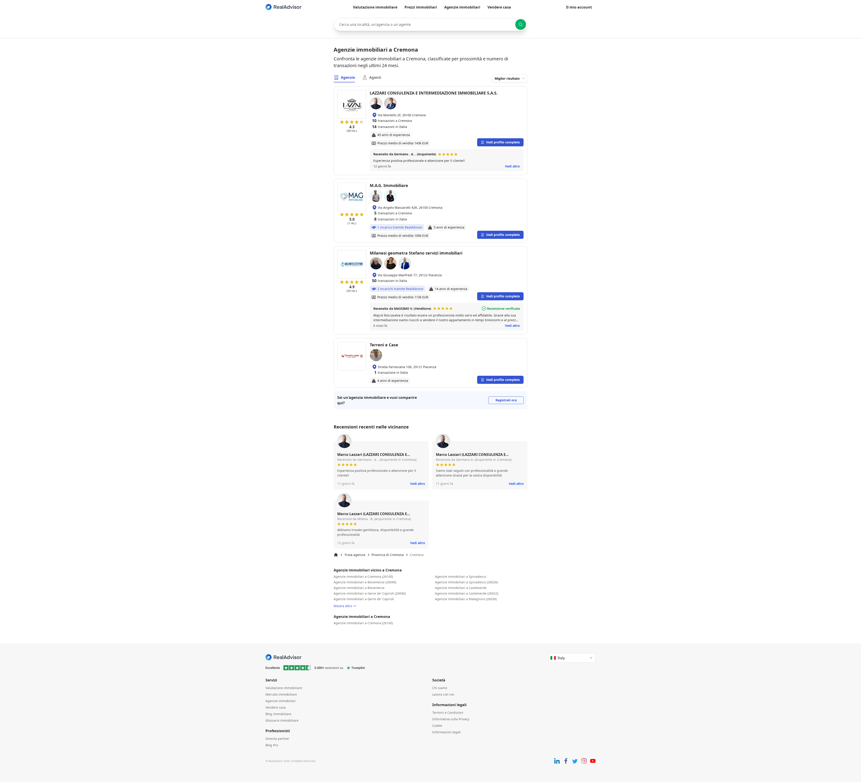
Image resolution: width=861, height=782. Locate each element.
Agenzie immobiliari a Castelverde (461, 588)
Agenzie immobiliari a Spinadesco (460, 576)
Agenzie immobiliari (462, 7)
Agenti (375, 77)
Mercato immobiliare (281, 694)
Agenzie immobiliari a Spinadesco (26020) (466, 582)
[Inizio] (336, 555)
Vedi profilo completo (503, 142)
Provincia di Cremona (388, 555)
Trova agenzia (354, 555)
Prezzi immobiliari (420, 7)
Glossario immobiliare (281, 720)
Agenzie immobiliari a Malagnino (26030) (466, 599)
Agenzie (348, 77)
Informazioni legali (446, 732)
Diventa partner (277, 738)
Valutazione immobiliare (375, 7)
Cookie (437, 725)
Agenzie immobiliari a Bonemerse (359, 588)
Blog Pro (271, 745)
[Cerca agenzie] (520, 24)
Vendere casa (499, 7)
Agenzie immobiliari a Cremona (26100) (363, 576)
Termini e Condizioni (447, 712)
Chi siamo (439, 688)
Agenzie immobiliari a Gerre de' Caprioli (364, 599)
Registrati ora (506, 400)
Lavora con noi (443, 694)
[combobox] (430, 24)
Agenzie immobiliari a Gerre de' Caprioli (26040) (370, 593)
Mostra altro (343, 606)
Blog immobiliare (278, 714)
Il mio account (579, 7)
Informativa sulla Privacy (450, 719)
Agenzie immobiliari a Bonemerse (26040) (365, 582)
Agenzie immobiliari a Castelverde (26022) (466, 593)
